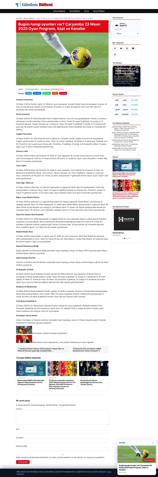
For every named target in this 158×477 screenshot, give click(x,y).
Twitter (28, 93)
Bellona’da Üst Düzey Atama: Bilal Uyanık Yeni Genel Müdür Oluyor (125, 149)
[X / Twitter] (121, 48)
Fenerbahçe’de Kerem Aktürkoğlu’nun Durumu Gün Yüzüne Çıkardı (126, 141)
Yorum (19, 409)
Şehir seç (118, 29)
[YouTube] (133, 48)
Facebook (37, 93)
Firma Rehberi (75, 11)
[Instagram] (127, 48)
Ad (18, 429)
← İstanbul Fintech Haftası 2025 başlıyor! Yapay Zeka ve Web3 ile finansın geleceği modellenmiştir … (41, 350)
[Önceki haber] (132, 69)
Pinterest (63, 93)
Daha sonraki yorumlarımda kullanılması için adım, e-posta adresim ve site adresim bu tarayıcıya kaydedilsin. (60, 457)
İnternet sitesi (21, 446)
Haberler (19, 18)
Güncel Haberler (59, 11)
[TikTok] (115, 54)
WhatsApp (47, 93)
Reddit (55, 93)
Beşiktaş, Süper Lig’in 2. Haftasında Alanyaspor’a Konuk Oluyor (126, 145)
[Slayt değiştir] (122, 238)
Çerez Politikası (99, 11)
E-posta (20, 437)
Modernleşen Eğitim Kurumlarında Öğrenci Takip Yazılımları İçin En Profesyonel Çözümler (125, 128)
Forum (86, 11)
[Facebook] (115, 48)
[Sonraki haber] (137, 69)
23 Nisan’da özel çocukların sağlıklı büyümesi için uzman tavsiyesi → (87, 350)
